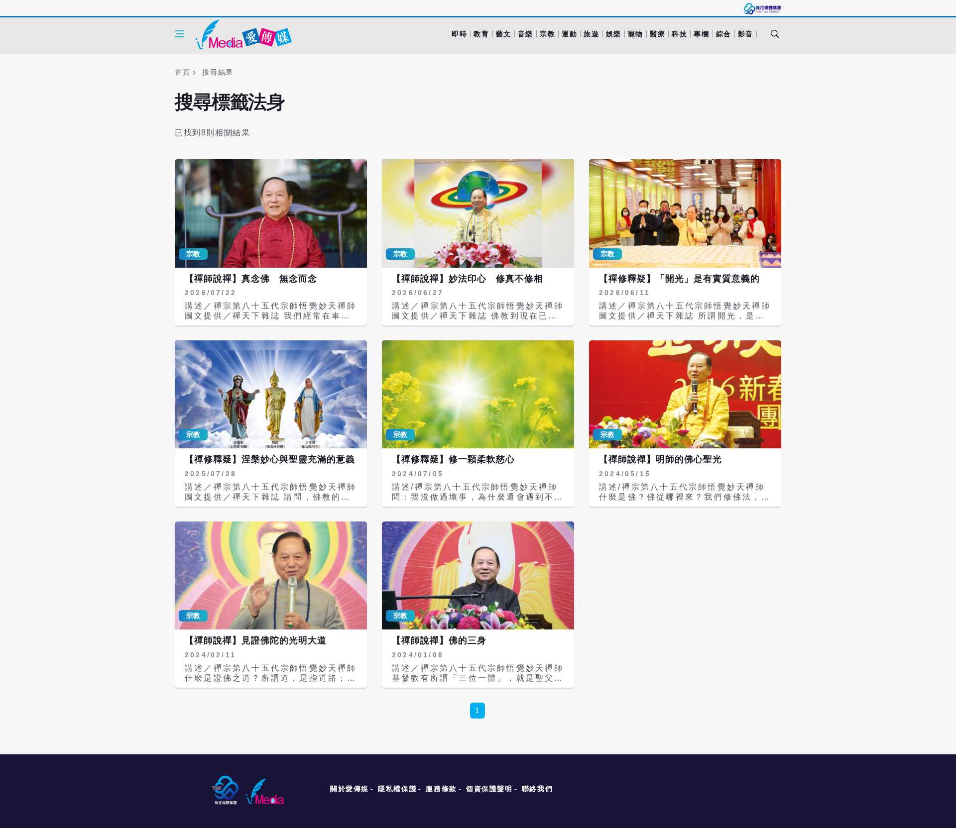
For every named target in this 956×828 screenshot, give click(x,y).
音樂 (525, 33)
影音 (745, 33)
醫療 (657, 33)
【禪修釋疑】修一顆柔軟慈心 (453, 459)
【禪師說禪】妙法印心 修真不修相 (467, 279)
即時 (459, 33)
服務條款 (441, 789)
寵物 (635, 33)
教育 (481, 33)
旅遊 (591, 33)
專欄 (701, 33)
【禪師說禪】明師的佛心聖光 (660, 459)
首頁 (182, 72)
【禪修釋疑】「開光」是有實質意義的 (679, 279)
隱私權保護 (397, 789)
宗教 (547, 33)
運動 (569, 33)
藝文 (503, 33)
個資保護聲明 (489, 789)
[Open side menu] (179, 34)
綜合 (723, 33)
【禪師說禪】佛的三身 (439, 640)
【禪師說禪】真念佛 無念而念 (251, 279)
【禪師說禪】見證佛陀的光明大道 (256, 640)
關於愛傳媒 (349, 789)
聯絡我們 (537, 789)
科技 (679, 33)
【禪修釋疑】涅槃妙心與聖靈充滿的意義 (270, 459)
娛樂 (613, 33)
